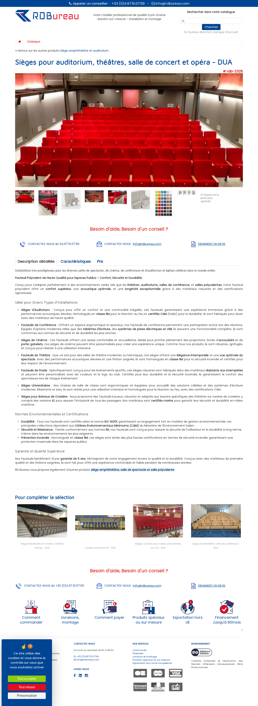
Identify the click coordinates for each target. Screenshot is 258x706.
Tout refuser (27, 687)
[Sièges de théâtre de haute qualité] (94, 196)
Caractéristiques (76, 261)
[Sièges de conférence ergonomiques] (47, 203)
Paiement (138, 653)
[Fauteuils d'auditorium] (24, 197)
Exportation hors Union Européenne (152, 663)
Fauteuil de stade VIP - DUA (100, 547)
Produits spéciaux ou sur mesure (151, 659)
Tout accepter (26, 678)
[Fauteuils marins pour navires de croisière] (140, 199)
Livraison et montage (145, 656)
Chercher (211, 27)
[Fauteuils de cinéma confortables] (71, 199)
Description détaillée (36, 261)
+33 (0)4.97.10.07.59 (87, 656)
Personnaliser (27, 695)
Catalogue (33, 41)
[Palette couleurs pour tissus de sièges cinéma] (163, 203)
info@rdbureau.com (172, 3)
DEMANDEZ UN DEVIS (211, 244)
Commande (139, 650)
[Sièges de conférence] (187, 192)
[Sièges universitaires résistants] (117, 197)
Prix (100, 261)
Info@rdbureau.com (147, 244)
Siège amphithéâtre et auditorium (84, 51)
